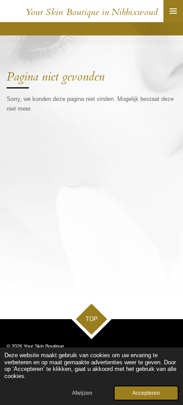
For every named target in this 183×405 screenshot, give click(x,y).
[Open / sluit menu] (173, 11)
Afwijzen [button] (82, 393)
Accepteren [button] (146, 393)
